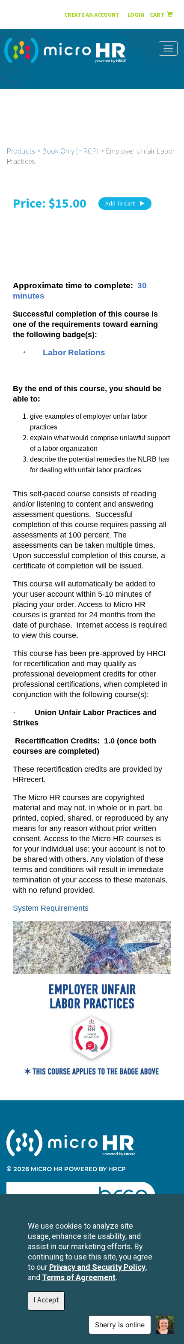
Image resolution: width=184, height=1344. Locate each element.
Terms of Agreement (79, 1277)
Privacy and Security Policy (97, 1267)
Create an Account (91, 14)
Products (20, 151)
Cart (158, 14)
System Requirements (51, 908)
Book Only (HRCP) (70, 151)
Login (136, 14)
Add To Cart (120, 203)
